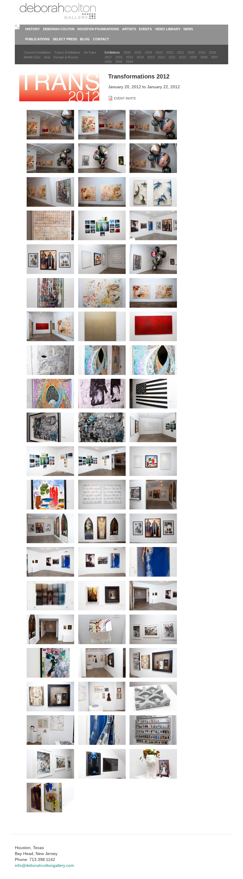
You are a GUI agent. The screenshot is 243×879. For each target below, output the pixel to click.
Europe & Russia (66, 57)
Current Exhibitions (37, 52)
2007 (214, 57)
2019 (201, 52)
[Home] (59, 11)
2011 (172, 57)
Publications (37, 39)
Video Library (167, 29)
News (188, 29)
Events (145, 29)
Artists (129, 29)
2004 (129, 61)
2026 (127, 52)
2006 (108, 61)
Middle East (32, 57)
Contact (101, 39)
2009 (193, 57)
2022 (169, 52)
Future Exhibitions (67, 52)
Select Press (65, 39)
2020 (191, 52)
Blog (85, 39)
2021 (180, 52)
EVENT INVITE (125, 98)
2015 (129, 57)
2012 (161, 57)
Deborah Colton (58, 29)
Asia (47, 57)
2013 (150, 57)
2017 (108, 57)
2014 (140, 57)
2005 (118, 61)
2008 (203, 57)
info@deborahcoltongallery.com (44, 865)
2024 (148, 52)
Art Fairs (90, 52)
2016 (118, 57)
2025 (137, 52)
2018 (212, 52)
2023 (159, 52)
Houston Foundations (98, 29)
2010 (182, 57)
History (32, 29)
